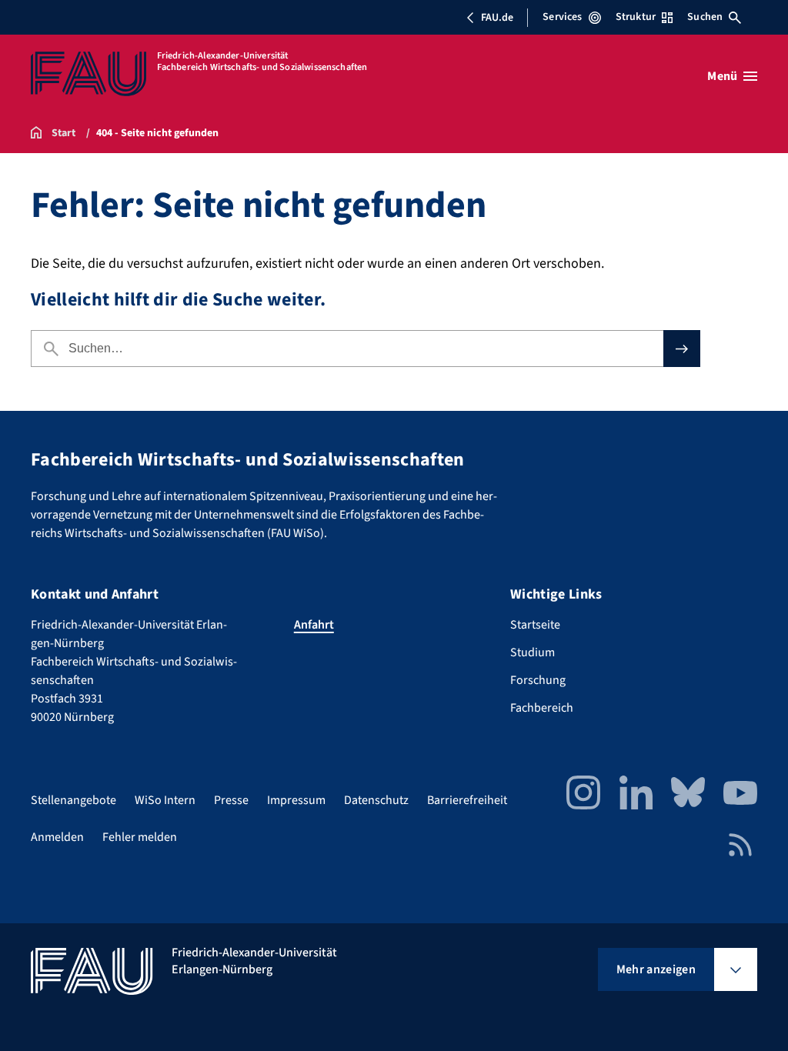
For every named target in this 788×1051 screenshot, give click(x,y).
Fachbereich (541, 707)
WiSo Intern (165, 800)
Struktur (636, 17)
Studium (532, 652)
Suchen (705, 17)
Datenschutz (376, 800)
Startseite (535, 624)
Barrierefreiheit (467, 800)
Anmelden (57, 837)
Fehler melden (139, 837)
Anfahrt (314, 624)
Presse (231, 800)
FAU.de (497, 17)
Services (562, 17)
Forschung (538, 680)
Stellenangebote (73, 800)
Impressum (296, 800)
